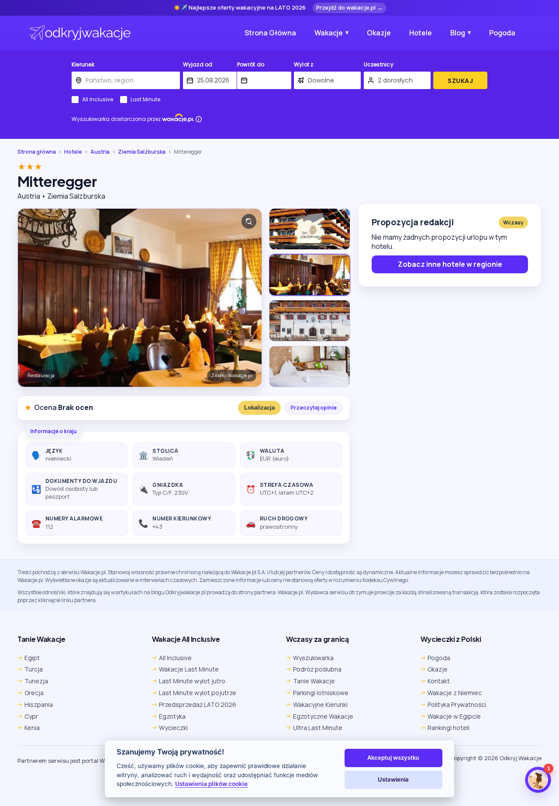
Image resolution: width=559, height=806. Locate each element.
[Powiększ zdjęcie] (249, 221)
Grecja (34, 693)
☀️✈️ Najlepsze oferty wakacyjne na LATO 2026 (239, 7)
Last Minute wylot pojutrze (197, 693)
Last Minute (145, 99)
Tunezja (36, 681)
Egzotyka (172, 716)
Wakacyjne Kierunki (320, 704)
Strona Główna (270, 33)
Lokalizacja (259, 407)
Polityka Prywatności (457, 704)
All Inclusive (97, 99)
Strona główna (36, 151)
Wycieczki (173, 727)
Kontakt (439, 681)
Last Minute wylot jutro (192, 681)
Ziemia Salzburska (142, 151)
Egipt (32, 658)
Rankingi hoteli (448, 727)
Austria (100, 151)
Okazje (379, 33)
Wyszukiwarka (313, 658)
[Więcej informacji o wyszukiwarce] (199, 119)
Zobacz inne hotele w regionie (450, 264)
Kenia (32, 727)
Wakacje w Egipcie (454, 716)
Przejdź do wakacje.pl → (349, 7)
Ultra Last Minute (317, 727)
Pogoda (502, 33)
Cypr (31, 716)
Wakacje (328, 33)
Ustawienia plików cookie (211, 783)
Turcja (33, 669)
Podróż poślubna (317, 669)
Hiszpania (38, 704)
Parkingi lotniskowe (321, 693)
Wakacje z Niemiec (455, 693)
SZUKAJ (460, 80)
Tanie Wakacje (314, 681)
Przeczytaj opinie (313, 407)
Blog (457, 33)
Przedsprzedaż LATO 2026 (197, 704)
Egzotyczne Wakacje (323, 716)
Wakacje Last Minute (189, 669)
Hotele (420, 33)
